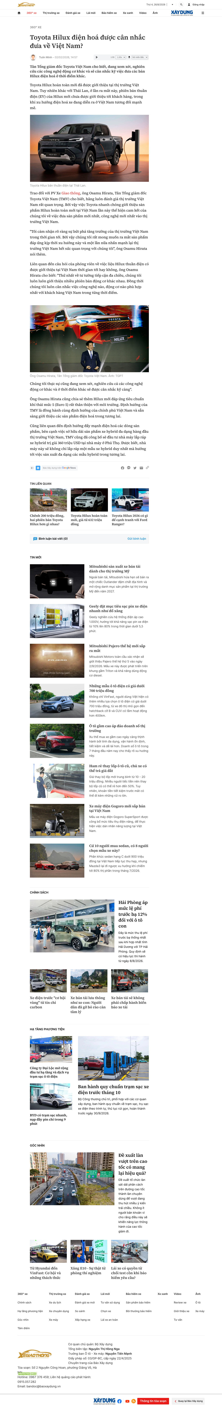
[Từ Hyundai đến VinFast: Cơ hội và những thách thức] (48, 1251)
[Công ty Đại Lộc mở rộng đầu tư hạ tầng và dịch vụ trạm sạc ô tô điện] (51, 1049)
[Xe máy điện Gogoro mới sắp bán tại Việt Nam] (57, 821)
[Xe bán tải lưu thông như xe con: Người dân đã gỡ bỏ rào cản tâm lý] (89, 980)
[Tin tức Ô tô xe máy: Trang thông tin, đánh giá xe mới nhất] (26, 4)
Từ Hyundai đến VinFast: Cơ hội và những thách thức (45, 1273)
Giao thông (71, 193)
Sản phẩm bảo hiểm (138, 1302)
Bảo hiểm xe (109, 12)
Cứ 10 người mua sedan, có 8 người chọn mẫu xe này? (118, 848)
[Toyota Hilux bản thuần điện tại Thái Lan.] (89, 148)
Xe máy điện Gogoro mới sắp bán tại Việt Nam (117, 808)
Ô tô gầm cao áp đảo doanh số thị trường (117, 728)
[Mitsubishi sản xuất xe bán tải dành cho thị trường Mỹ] (57, 581)
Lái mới (90, 12)
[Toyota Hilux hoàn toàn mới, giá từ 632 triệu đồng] (89, 500)
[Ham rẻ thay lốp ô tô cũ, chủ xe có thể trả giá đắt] (57, 781)
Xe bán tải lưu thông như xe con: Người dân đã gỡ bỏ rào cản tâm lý (88, 1005)
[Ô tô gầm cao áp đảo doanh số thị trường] (57, 741)
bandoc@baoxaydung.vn (43, 1386)
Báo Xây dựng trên (52, 468)
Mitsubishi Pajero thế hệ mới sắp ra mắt (117, 648)
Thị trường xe (51, 12)
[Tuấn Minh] (33, 57)
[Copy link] (147, 468)
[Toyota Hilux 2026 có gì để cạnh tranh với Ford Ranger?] (130, 500)
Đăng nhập (198, 4)
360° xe (32, 12)
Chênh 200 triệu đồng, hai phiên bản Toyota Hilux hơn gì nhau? (47, 520)
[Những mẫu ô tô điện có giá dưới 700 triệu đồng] (57, 701)
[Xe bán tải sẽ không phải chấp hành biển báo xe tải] (129, 980)
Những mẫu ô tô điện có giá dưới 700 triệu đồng (116, 688)
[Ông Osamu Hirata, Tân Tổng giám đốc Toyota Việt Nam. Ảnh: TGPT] (89, 338)
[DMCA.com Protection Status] (27, 1373)
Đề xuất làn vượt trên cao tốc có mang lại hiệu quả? (132, 1164)
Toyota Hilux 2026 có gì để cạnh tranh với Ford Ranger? (130, 520)
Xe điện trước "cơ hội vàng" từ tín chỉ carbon (47, 1003)
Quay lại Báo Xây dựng (190, 1401)
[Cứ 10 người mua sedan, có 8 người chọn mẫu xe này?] (57, 861)
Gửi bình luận (137, 539)
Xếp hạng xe (82, 1319)
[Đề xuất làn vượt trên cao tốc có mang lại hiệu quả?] (72, 1178)
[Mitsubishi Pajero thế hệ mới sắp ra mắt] (57, 661)
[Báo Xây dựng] (182, 13)
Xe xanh (128, 12)
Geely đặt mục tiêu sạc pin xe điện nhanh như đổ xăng (118, 608)
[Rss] (133, 1401)
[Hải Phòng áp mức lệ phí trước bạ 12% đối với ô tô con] (72, 926)
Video (142, 12)
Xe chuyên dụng (59, 1311)
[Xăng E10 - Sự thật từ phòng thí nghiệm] (89, 1251)
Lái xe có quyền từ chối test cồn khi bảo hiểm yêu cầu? (129, 1273)
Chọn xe (106, 1311)
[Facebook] (120, 1401)
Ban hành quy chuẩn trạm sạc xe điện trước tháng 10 (113, 1090)
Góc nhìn (37, 1145)
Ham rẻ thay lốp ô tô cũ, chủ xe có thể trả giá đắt (118, 768)
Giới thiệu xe (181, 1311)
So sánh (80, 1311)
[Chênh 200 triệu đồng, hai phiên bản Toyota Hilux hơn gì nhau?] (48, 500)
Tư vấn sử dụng (110, 1302)
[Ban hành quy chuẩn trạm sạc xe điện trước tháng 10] (113, 1058)
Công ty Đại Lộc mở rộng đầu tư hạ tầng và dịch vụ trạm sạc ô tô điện (49, 1072)
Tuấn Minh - (46, 57)
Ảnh (155, 12)
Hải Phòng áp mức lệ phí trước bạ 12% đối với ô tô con (133, 914)
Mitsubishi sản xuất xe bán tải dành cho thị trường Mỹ (114, 569)
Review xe (180, 1302)
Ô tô (198, 1302)
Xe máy (53, 1319)
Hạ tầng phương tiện (47, 1029)
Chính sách (39, 892)
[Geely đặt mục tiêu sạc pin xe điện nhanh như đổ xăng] (57, 621)
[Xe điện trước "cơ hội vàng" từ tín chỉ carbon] (48, 980)
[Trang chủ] (19, 13)
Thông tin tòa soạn (153, 1401)
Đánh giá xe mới (85, 1302)
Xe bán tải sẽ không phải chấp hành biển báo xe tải (128, 1003)
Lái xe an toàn (109, 1319)
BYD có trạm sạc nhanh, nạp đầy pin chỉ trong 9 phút (48, 1119)
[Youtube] (127, 1401)
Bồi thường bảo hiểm (139, 1311)
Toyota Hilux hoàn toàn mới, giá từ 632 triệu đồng (89, 520)
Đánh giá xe (73, 12)
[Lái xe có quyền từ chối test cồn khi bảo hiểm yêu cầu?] (129, 1251)
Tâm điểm (24, 1328)
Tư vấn (178, 1319)
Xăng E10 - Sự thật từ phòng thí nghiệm (88, 1270)
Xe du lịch (55, 1302)
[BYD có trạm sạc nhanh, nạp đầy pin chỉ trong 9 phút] (51, 1096)
